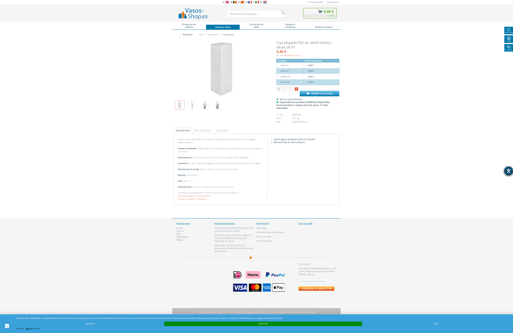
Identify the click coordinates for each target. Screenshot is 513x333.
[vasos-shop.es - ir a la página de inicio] (195, 13)
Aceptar (263, 323)
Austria (179, 228)
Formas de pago (264, 240)
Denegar (90, 323)
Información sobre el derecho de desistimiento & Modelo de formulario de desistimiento (234, 248)
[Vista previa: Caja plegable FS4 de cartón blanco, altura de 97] (179, 105)
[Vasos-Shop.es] (242, 2)
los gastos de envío (255, 312)
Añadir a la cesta (321, 93)
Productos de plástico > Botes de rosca (194, 196)
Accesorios (222, 130)
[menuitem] (177, 2)
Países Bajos (182, 236)
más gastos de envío (291, 55)
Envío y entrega (263, 236)
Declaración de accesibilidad (270, 232)
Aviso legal (261, 228)
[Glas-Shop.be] (235, 2)
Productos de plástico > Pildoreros (192, 199)
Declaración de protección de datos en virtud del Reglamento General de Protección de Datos (232, 238)
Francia (179, 230)
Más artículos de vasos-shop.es (289, 142)
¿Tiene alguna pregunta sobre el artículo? (294, 139)
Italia (178, 233)
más (436, 323)
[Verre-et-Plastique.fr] (250, 2)
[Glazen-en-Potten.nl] (265, 2)
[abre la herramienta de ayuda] (508, 170)
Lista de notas (316, 2)
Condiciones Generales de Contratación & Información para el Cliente (234, 229)
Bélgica (179, 239)
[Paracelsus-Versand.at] (227, 2)
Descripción (183, 130)
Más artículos (202, 130)
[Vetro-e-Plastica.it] (257, 2)
